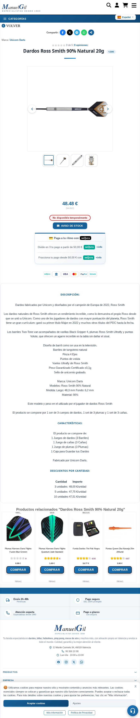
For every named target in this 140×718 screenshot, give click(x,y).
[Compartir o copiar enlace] (91, 32)
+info (99, 247)
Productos (10, 672)
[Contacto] (132, 710)
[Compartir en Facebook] (63, 32)
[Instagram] (66, 662)
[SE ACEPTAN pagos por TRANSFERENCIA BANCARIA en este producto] (56, 274)
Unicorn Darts (17, 40)
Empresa (8, 680)
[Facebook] (58, 662)
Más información (54, 713)
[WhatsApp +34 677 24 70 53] (81, 662)
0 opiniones (81, 45)
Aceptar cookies (36, 703)
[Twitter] (74, 662)
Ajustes (77, 703)
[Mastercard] (75, 274)
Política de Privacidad (81, 713)
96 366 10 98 (72, 651)
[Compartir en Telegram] (77, 32)
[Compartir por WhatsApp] (84, 32)
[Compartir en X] (70, 32)
